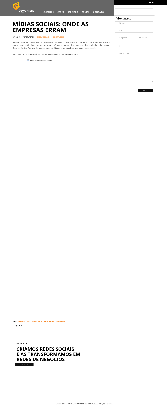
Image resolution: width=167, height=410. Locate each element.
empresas (21, 321)
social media (60, 321)
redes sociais (49, 321)
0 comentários (58, 37)
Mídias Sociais (43, 37)
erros (29, 321)
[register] (150, 10)
